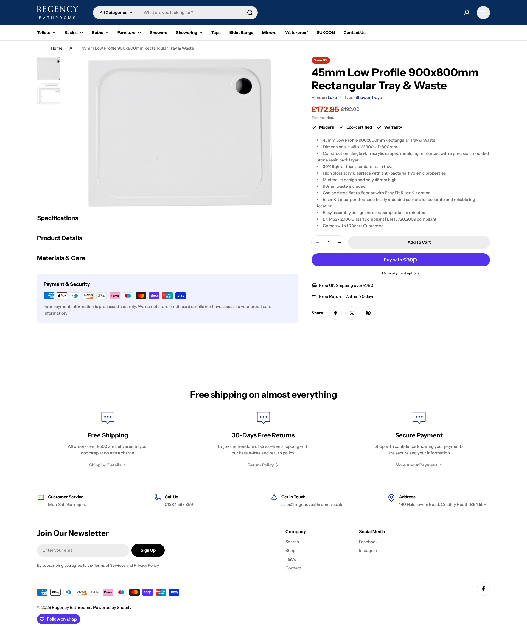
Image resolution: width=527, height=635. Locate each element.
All (72, 48)
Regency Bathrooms (71, 607)
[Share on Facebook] (335, 313)
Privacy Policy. (147, 565)
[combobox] (175, 12)
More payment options (400, 273)
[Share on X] (351, 313)
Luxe (332, 97)
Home (57, 48)
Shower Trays (368, 97)
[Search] (250, 12)
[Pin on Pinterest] (368, 313)
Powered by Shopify (112, 607)
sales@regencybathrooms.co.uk (311, 504)
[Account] (467, 12)
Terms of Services (109, 565)
